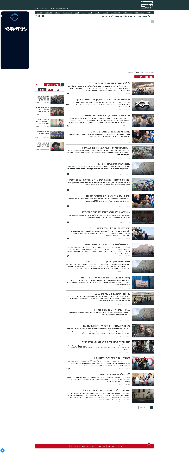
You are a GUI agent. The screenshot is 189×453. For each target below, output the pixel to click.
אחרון (141, 407)
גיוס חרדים (137, 16)
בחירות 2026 (127, 16)
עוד (67, 446)
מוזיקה (105, 12)
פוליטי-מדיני (128, 12)
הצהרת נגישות (75, 446)
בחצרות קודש (139, 12)
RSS (83, 446)
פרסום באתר (111, 446)
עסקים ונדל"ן (67, 12)
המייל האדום (44, 9)
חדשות (149, 12)
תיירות (77, 12)
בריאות (97, 12)
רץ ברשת (48, 12)
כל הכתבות (146, 16)
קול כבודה (118, 16)
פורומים (39, 12)
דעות (90, 12)
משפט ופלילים (115, 12)
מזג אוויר (104, 16)
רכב (84, 12)
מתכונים (57, 12)
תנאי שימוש (91, 446)
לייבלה (111, 16)
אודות (120, 446)
